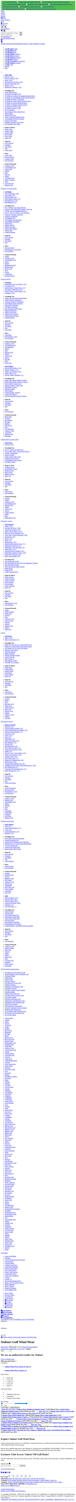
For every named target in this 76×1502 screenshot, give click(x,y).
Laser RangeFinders (13, 828)
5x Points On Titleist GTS (13, 94)
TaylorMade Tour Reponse (13, 220)
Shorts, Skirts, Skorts (13, 531)
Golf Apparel (9, 524)
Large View (20, 1349)
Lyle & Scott (9, 1122)
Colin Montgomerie (11, 1060)
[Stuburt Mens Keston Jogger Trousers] (14, 1417)
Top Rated (8, 147)
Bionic (7, 1036)
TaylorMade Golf (10, 167)
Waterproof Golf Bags (12, 316)
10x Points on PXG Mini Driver (15, 112)
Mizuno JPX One (10, 115)
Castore (7, 1052)
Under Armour (9, 512)
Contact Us (26, 44)
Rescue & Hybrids (12, 84)
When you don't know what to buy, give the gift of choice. (23, 1478)
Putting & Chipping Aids (14, 760)
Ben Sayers (8, 425)
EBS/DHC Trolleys (11, 387)
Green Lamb (9, 1101)
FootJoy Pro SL (10, 657)
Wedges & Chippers (13, 87)
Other (6, 1152)
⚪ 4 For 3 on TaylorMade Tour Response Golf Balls (13, 4)
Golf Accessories (10, 725)
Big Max (7, 359)
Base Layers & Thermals (14, 533)
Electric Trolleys (12, 370)
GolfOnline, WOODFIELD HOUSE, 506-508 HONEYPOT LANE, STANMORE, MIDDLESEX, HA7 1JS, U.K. (37, 1499)
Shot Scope (8, 884)
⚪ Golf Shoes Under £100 (47, 6)
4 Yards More (9, 1018)
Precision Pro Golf (10, 1163)
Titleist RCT (8, 223)
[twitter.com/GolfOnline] (3, 1472)
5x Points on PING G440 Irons (14, 99)
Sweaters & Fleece (13, 528)
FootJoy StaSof (9, 455)
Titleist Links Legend (11, 314)
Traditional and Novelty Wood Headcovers (20, 765)
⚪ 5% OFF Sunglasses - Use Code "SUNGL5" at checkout (54, 2)
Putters (9, 85)
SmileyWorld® (9, 1196)
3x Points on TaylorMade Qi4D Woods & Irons (19, 98)
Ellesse (7, 1075)
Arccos (7, 877)
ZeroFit (7, 1248)
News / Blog (9, 1293)
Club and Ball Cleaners (14, 728)
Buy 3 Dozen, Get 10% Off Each (15, 207)
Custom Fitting (44, 1480)
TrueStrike (8, 1226)
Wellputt (7, 1235)
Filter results (12, 1347)
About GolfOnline (13, 1482)
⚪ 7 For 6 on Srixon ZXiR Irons (9, 2)
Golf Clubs (8, 75)
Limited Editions (10, 232)
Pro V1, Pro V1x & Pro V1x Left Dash (17, 213)
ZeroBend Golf (9, 1246)
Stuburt (7, 713)
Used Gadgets (9, 861)
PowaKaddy (9, 420)
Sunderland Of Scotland (12, 1209)
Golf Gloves (8, 443)
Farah (6, 1080)
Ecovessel (8, 1073)
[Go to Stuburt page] (7, 1359)
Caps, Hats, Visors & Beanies (16, 535)
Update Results (14, 1407)
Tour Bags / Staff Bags (14, 289)
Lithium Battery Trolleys (12, 392)
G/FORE (7, 718)
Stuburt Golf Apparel (14, 1337)
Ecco (6, 702)
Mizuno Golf (9, 185)
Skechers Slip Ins (10, 652)
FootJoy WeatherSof (11, 453)
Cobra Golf (8, 169)
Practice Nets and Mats (14, 732)
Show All (8, 138)
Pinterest (9, 1307)
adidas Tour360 (9, 653)
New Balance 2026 (11, 661)
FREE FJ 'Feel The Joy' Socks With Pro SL (18, 645)
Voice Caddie (9, 889)
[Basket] (2, 30)
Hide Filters (4, 1347)
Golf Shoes (8, 636)
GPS (8, 826)
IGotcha (7, 1106)
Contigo (7, 1062)
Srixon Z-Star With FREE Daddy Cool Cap (18, 209)
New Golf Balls (12, 193)
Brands (15, 44)
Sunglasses (10, 537)
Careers (59, 1482)
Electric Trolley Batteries (14, 375)
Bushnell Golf (9, 875)
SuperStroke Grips (10, 1214)
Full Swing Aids (12, 758)
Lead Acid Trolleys (11, 394)
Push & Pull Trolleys (13, 368)
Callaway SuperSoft (11, 216)
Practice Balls (11, 197)
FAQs (55, 1482)
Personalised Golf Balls (12, 922)
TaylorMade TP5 (10, 218)
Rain (9, 472)
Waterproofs (11, 542)
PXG (6, 182)
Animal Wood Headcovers (15, 764)
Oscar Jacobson (10, 1151)
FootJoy (7, 498)
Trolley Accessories (13, 371)
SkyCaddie (8, 880)
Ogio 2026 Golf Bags (11, 305)
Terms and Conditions (33, 1482)
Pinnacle (7, 1159)
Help (2, 21)
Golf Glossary (9, 1298)
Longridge (8, 432)
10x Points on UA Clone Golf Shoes (16, 648)
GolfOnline (8, 274)
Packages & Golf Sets (14, 82)
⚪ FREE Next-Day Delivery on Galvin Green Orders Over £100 (40, 9)
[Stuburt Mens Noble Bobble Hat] (12, 1415)
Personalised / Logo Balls (13, 249)
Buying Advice (9, 157)
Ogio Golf (8, 363)
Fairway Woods (11, 78)
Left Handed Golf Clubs (12, 124)
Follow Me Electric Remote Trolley (16, 380)
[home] (2, 1337)
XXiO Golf (8, 269)
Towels (9, 744)
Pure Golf (8, 1172)
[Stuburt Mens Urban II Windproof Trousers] (32, 1419)
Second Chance (10, 276)
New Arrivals (9, 143)
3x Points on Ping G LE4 (13, 108)
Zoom (7, 1249)
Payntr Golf (8, 1154)
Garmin (7, 873)
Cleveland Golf (9, 178)
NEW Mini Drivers (11, 92)
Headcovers (11, 762)
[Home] (5, 29)
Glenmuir (8, 1090)
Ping (6, 173)
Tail (6, 1218)
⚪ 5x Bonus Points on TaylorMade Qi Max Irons (28, 2)
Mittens (9, 474)
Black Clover (9, 964)
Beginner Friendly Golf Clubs (14, 122)
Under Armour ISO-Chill (12, 457)
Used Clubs (8, 150)
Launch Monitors (12, 831)
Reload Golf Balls (10, 1179)
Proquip (7, 622)
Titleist (7, 176)
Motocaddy (8, 417)
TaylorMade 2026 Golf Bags (14, 303)
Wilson (7, 171)
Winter (9, 471)
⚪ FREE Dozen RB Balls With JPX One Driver (60, 4)
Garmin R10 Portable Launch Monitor (17, 842)
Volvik (7, 272)
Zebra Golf (8, 1244)
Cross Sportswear (10, 1064)
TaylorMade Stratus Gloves (13, 460)
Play (4, 18)
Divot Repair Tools (12, 199)
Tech (8, 830)
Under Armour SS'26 (11, 572)
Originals (7, 1149)
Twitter (8, 1302)
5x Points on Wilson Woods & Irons (16, 105)
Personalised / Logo (11, 337)
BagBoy (7, 424)
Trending (7, 145)
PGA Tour (8, 1156)
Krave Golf (8, 1113)
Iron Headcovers (11, 767)
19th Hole (33, 44)
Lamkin (7, 1115)
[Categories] (2, 27)
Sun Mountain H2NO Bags (13, 309)
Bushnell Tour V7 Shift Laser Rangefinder (18, 844)
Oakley (7, 628)
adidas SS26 (8, 568)
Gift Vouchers (9, 161)
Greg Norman (9, 1103)
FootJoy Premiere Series (12, 655)
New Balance (9, 1138)
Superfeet (8, 1211)
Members (22, 1482)
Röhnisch (8, 1181)
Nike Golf (8, 629)
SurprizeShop (9, 1216)
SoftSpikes (8, 1198)
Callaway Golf (9, 166)
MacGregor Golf (10, 1124)
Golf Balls (8, 192)
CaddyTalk (8, 1046)
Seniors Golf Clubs (11, 120)
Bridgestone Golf (10, 265)
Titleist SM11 (9, 113)
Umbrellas (10, 739)
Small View (13, 1349)
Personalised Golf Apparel (13, 924)
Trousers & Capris (13, 530)
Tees (8, 737)
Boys (8, 134)
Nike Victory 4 (9, 659)
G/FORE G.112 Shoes (12, 662)
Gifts (6, 896)
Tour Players (9, 1297)
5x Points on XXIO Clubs (13, 106)
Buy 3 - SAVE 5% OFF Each (14, 450)
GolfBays (8, 1096)
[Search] (5, 27)
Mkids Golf (8, 1133)
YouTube (10, 1304)
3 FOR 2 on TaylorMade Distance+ (16, 211)
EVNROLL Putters (11, 1076)
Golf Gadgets (9, 824)
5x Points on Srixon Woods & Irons (16, 103)
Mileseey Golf (9, 878)
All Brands (4, 1253)
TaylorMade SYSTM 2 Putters (14, 119)
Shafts (8, 751)
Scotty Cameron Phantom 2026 (14, 117)
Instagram (9, 1305)
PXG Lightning (10, 110)
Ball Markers (11, 202)
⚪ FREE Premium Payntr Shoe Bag (9, 6)
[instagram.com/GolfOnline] (7, 1472)
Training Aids (11, 756)
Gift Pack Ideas (9, 920)
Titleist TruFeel (9, 225)
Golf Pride (8, 816)
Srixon (7, 262)
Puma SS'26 (8, 570)
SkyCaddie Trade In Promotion (14, 838)
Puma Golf (8, 613)
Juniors (3, 14)
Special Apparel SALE (12, 561)
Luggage (10, 293)
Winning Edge (9, 1241)
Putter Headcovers (12, 771)
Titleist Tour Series (10, 312)
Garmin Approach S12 (12, 840)
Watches (9, 726)
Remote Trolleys (10, 389)
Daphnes (7, 814)
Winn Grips (8, 1239)
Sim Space (8, 1189)
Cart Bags (10, 286)
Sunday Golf (9, 1207)
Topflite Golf (9, 1223)
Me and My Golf (10, 1128)
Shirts (9, 526)
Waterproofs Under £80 (12, 917)
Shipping (19, 1480)
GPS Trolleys (9, 391)
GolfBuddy (8, 885)
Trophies (9, 905)
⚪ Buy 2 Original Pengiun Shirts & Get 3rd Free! (13, 9)
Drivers (9, 77)
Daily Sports (9, 1066)
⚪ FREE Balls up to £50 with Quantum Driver (37, 4)
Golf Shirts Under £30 (12, 915)
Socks (9, 538)
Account (5, 23)
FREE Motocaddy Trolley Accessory (16, 382)
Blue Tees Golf (9, 887)
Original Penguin (10, 1147)
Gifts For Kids (11, 898)
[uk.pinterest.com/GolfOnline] (9, 1472)
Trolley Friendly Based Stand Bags (16, 298)
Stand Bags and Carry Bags (16, 284)
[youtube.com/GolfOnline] (6, 1472)
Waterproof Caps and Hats (15, 547)
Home (3, 44)
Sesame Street (9, 1186)
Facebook (9, 1300)
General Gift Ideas (13, 903)
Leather (9, 467)
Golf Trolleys (9, 366)
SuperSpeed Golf (10, 1212)
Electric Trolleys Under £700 (14, 385)
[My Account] (4, 31)
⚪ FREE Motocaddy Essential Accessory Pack (29, 6)
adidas (7, 514)
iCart (6, 1105)
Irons (8, 80)
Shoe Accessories (12, 640)
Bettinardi (8, 1032)
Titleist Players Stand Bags (13, 300)
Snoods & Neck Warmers (14, 551)
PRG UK (8, 1165)
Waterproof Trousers (13, 546)
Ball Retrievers (11, 201)
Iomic (6, 1108)
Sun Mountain (9, 347)
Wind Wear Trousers (13, 554)
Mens (2, 11)
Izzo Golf (8, 892)
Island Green (9, 1110)
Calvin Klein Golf (10, 1050)
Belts (8, 540)
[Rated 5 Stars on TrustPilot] (17, 1319)
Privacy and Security (46, 1482)
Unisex (10, 586)
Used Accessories (10, 783)
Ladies (3, 13)
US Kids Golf (9, 183)
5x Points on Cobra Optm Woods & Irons (18, 101)
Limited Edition (10, 317)
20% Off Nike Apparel (12, 565)
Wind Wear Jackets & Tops (15, 553)
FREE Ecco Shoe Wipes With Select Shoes (18, 646)
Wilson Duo (8, 230)
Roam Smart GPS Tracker (13, 849)
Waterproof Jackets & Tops (15, 544)
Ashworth (8, 1025)
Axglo (7, 1027)
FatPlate (7, 1082)
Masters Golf (9, 434)
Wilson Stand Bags (11, 310)
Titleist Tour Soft (10, 227)
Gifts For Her (11, 899)
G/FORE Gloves (10, 462)
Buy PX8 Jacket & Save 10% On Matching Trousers (21, 563)
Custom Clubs (9, 159)
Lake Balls (10, 195)
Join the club (5, 1464)
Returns (25, 1480)
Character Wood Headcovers (16, 769)
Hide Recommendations (30, 1347)
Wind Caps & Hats (12, 556)
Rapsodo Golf (9, 1177)
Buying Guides (9, 1295)
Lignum (7, 1119)
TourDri (7, 1225)
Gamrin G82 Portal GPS (12, 847)
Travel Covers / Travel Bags (15, 291)
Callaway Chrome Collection (14, 214)
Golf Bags (8, 282)
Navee (7, 1136)
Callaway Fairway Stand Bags (14, 302)
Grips (9, 735)
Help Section (12, 1480)
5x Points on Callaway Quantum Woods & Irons (20, 96)
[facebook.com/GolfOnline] (1, 1472)
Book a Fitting (5, 20)
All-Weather (11, 469)
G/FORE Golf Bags (11, 307)
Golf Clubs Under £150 (12, 919)
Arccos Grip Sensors (11, 845)
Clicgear (7, 418)
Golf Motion (9, 1092)
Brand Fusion (9, 1041)
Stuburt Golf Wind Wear (29, 1337)
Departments (9, 44)
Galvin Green (9, 620)
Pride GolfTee (9, 1166)
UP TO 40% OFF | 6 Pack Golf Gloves (17, 451)
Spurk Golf (8, 1200)
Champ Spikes (9, 1053)
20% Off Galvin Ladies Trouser (15, 567)
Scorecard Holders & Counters (16, 730)
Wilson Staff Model (11, 229)
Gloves (9, 444)
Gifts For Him (11, 901)
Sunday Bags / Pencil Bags (15, 288)
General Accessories (13, 749)
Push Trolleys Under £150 (13, 384)
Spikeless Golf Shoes (11, 650)
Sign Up (22, 1465)
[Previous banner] (2, 1335)
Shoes (9, 638)
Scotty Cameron (10, 180)
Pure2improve (9, 1173)
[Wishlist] (1, 40)
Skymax (7, 1195)
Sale (18, 44)
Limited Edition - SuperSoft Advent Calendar (19, 926)
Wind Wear (10, 549)
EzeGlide (8, 436)
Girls (8, 136)
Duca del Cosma (10, 1069)
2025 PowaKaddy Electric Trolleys (16, 396)
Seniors (3, 16)
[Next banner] (4, 1335)
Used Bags (8, 330)
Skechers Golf (9, 704)
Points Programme (33, 1480)
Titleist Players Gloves (12, 458)
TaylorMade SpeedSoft (12, 222)
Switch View (5, 1349)
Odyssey (7, 174)
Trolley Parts (10, 373)
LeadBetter (8, 1117)
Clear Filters (5, 1407)
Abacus (7, 624)
